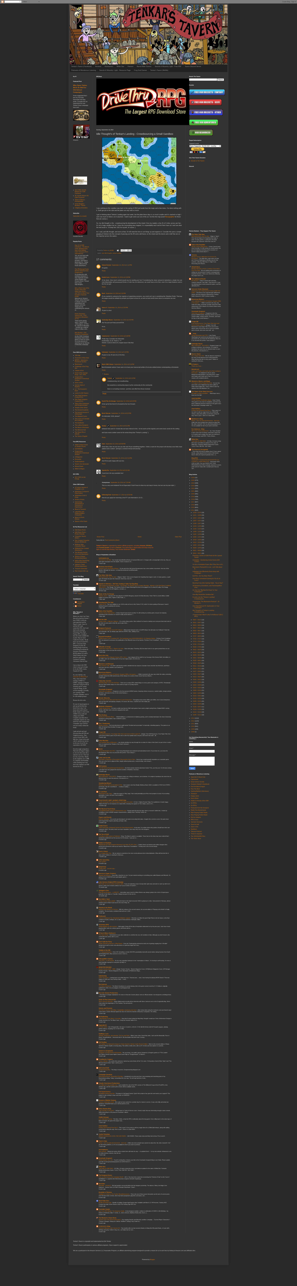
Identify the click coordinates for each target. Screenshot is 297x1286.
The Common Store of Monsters (108, 742)
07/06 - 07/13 (197, 644)
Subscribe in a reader (80, 216)
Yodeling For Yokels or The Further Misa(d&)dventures (114, 1194)
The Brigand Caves (81, 416)
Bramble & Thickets (105, 1192)
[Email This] (122, 250)
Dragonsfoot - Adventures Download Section (82, 378)
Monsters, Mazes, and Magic (201, 381)
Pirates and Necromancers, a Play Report (111, 943)
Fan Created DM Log (81, 571)
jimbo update (102, 861)
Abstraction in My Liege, (106, 793)
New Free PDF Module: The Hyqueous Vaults (112, 1211)
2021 (193, 491)
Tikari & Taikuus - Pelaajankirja (80, 200)
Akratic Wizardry (104, 698)
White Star (120, 66)
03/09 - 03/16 (197, 690)
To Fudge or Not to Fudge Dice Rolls (202, 383)
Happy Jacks (195, 796)
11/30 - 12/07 (197, 523)
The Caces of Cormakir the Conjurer (82, 419)
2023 (193, 486)
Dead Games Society (197, 782)
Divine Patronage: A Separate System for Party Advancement (116, 827)
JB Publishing (103, 1017)
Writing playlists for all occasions (108, 926)
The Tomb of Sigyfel (81, 436)
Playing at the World (105, 907)
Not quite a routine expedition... (200, 393)
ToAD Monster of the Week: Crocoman (110, 1018)
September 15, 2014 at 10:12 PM (121, 458)
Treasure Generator (81, 568)
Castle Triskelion (104, 1134)
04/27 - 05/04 (197, 671)
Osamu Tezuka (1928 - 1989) (107, 969)
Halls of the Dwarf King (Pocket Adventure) (82, 561)
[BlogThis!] (124, 250)
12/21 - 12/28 (197, 515)
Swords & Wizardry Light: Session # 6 (109, 1228)
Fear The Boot (195, 789)
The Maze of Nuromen (82, 427)
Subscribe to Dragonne (105, 691)
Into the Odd (103, 619)
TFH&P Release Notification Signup (202, 400)
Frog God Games (140, 70)
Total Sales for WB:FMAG (106, 1168)
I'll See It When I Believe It (107, 933)
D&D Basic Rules (80, 530)
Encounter (78, 459)
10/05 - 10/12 (197, 545)
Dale (103, 444)
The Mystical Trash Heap (107, 809)
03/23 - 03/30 (197, 685)
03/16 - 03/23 (197, 687)
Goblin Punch (103, 826)
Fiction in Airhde (103, 1061)
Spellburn (194, 829)
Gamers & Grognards (106, 1051)
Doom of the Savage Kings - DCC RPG (81, 373)
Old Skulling (103, 1042)
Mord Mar (102, 1184)
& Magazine (78, 457)
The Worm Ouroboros (105, 986)
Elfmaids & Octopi (105, 647)
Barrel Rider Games (144, 66)
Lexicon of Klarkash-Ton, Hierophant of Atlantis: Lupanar (115, 918)
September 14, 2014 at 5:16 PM (124, 364)
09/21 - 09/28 (197, 550)
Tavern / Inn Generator (82, 464)
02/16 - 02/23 (197, 698)
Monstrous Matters (105, 672)
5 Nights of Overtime (81, 208)
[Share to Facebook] (128, 250)
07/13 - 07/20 (197, 641)
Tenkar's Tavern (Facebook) (81, 66)
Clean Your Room (104, 977)
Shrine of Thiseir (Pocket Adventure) (81, 557)
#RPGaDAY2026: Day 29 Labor (108, 577)
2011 (193, 723)
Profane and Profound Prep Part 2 (108, 1127)
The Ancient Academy (81, 410)
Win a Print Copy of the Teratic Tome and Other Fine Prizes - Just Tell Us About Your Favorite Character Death (82, 292)
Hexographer (169, 217)
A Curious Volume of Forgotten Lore (81, 488)
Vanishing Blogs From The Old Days (109, 682)
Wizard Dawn (79, 466)
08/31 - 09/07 (197, 622)
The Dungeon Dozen (105, 1175)
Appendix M (103, 1025)
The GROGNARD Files (198, 836)
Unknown (105, 352)
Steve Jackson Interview (106, 1001)
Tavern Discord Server (193, 66)
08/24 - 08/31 (197, 625)
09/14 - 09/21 (197, 553)
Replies (106, 374)
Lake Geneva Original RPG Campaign (111, 882)
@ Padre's (195, 364)
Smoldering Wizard (105, 783)
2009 (193, 729)
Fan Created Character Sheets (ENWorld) (82, 541)
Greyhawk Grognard (105, 689)
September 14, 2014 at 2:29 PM (120, 277)
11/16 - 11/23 (197, 529)
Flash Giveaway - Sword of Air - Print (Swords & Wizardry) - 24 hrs (82, 316)
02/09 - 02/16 (197, 701)
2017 (193, 502)
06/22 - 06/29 (197, 649)
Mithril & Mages (80, 469)
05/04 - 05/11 (197, 668)
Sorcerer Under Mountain (200, 289)
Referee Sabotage (104, 819)
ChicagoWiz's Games (106, 959)
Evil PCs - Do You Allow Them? (202, 576)
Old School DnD (104, 1068)
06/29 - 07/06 (197, 647)
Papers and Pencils (105, 817)
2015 (193, 507)
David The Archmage (109, 401)
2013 (193, 718)
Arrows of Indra (79, 499)
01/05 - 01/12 (197, 715)
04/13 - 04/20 (197, 677)
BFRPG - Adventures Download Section (81, 361)
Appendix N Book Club (198, 777)
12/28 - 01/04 (197, 512)
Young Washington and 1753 (107, 751)
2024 (193, 483)
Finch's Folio (103, 1141)
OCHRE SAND (103, 1027)
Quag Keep (102, 867)
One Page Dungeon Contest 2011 (81, 396)
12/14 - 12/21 (197, 518)
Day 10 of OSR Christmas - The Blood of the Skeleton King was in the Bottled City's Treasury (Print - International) (82, 249)
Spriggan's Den (104, 890)
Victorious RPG (104, 925)
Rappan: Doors (103, 595)
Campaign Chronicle (105, 1074)
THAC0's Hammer (196, 834)
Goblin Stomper (104, 1117)
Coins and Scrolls (104, 757)
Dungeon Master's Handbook (200, 784)
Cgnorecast (194, 779)
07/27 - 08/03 (197, 636)
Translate (81, 593)
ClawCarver (106, 336)
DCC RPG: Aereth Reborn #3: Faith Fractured (80, 191)
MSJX (101, 749)
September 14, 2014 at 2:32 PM (116, 293)
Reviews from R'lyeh (105, 567)
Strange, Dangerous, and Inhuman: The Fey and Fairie (114, 1035)
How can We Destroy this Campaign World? (111, 1177)
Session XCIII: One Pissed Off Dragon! (110, 1219)
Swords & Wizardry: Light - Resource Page (115, 70)
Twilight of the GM (104, 950)
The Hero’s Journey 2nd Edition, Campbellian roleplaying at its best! (118, 1010)
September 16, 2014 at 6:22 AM (120, 470)
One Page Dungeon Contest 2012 (81, 400)
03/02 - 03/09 (197, 693)
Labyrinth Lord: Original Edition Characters (80, 513)
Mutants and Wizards (105, 875)
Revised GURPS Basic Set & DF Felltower (111, 630)
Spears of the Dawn (81, 521)
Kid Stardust (195, 280)
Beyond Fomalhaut (105, 636)
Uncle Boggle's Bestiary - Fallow (80, 204)
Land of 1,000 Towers (81, 393)
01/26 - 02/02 (197, 707)
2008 (193, 732)
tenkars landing (117, 253)
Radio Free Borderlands (198, 810)
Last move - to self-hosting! (106, 960)
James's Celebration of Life (106, 1102)
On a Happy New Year (105, 853)
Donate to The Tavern (197, 161)
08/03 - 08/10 (197, 633)
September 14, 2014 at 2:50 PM (118, 307)
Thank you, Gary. (197, 366)
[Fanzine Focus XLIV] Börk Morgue (109, 568)
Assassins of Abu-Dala (82, 358)
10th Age (77, 355)
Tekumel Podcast (196, 831)
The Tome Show (196, 838)
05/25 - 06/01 (197, 660)
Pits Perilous (103, 715)
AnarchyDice (103, 1126)
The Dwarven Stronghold (200, 449)
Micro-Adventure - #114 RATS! (107, 776)
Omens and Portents (105, 1008)
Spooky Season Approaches (107, 613)
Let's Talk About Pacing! (105, 1119)
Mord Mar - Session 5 (105, 1185)
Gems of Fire (79, 382)
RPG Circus (194, 819)
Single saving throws (105, 708)
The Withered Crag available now (108, 1085)
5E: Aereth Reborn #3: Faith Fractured (82, 196)
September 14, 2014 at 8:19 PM (125, 378)
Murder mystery (103, 725)
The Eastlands (79, 423)
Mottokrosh (195, 369)
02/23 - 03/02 (197, 696)
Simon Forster (106, 265)
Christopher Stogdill (81, 602)
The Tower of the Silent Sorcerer (202, 391)
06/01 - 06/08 (197, 658)
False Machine (103, 740)
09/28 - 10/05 (197, 548)
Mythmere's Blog (197, 419)
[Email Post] (117, 250)
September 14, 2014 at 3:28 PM (120, 336)
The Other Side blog (105, 575)
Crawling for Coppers (106, 1059)
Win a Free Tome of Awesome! (200, 431)
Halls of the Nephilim (105, 611)
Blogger (152, 1259)
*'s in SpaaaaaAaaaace (105, 952)
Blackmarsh (78, 364)
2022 (193, 488)
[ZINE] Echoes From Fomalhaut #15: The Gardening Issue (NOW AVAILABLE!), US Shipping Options (127, 638)
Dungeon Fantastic (105, 628)
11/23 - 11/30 (197, 526)
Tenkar (109, 378)
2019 (193, 496)
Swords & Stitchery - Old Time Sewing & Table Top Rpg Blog (118, 584)
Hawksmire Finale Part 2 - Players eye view (111, 648)
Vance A (104, 307)
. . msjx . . (195, 333)
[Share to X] (126, 250)
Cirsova (194, 255)
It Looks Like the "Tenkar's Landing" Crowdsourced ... (204, 598)
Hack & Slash (103, 851)
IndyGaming (103, 976)
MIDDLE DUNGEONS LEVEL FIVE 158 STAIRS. (112, 1136)
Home (140, 537)
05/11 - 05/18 (197, 666)
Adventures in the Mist (105, 560)
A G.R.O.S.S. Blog (104, 1226)
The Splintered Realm (199, 279)
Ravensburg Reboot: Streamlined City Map (111, 1076)
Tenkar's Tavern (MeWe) (159, 70)
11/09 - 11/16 (197, 531)
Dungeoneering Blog (104, 1069)
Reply (104, 271)
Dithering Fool (106, 495)
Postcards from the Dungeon (200, 808)
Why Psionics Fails (104, 665)
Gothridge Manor (107, 320)
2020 (193, 494)
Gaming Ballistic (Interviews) (200, 791)
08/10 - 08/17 (197, 631)
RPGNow (149, 545)
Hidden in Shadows (105, 843)
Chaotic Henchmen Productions (109, 1083)
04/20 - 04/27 (197, 674)
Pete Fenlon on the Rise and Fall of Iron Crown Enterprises (115, 699)
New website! (103, 1151)
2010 (193, 726)
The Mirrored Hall (80, 430)
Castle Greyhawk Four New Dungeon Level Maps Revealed (116, 802)
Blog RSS (195, 458)
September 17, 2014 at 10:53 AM (122, 495)
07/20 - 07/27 (197, 639)
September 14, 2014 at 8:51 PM (120, 426)
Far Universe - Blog (198, 429)
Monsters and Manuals (106, 664)
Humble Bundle (104, 547)
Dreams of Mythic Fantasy (107, 1100)
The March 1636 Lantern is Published (109, 836)
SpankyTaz (105, 470)
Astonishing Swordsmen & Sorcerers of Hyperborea (79, 504)
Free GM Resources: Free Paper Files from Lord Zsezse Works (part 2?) (120, 734)
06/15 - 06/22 (197, 652)
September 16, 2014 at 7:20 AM (120, 482)
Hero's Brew (195, 798)
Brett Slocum (106, 413)
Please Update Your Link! (106, 1160)
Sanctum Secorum (196, 822)
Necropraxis (103, 984)
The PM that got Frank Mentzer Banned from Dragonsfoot (82, 270)
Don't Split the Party (105, 942)
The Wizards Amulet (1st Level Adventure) (81, 553)
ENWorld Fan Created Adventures (82, 549)
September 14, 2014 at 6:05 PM (126, 401)
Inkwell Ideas (196, 267)
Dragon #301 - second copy (107, 868)
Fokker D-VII (102, 604)
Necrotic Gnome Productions (108, 993)
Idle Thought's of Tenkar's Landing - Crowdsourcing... (204, 611)
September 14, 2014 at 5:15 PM (119, 352)
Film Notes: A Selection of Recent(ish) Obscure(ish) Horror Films (117, 759)
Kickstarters (109, 66)
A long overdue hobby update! (107, 901)
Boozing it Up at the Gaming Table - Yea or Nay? (208, 583)
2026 (193, 477)
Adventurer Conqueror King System (82, 492)
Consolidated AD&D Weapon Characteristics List (112, 810)
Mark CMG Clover (108, 364)
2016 (193, 505)
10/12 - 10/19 (197, 542)
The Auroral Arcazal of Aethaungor (82, 413)
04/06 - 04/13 (197, 679)
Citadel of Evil (79, 370)
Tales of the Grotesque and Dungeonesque (82, 404)
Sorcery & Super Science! (107, 873)
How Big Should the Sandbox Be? (203, 594)
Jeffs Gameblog (104, 860)
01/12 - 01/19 (197, 712)
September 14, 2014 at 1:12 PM (122, 265)
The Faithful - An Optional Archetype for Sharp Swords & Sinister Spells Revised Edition (123, 1044)
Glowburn (194, 793)
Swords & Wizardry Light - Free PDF (168, 66)
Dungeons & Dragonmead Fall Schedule (110, 1052)
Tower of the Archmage (106, 594)
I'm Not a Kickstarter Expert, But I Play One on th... (208, 564)
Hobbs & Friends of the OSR (200, 801)
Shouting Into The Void (106, 602)
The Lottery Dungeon (81, 425)
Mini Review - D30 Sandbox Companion (81, 333)
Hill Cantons (103, 766)
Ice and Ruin (103, 792)
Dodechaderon (79, 461)
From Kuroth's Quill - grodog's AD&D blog (112, 800)
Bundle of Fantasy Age (105, 1202)
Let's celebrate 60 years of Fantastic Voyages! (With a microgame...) (118, 674)
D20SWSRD (79, 449)
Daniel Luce (106, 277)
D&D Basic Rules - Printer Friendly (81, 533)
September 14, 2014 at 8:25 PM (121, 413)
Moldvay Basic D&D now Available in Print (110, 785)
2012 (193, 721)
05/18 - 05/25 (197, 663)
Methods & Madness (105, 706)
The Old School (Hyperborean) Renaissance (111, 768)
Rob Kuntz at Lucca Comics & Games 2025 (111, 884)
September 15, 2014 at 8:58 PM (115, 444)
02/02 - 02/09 (197, 704)
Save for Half (195, 824)
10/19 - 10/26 (197, 540)
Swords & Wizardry (80, 677)
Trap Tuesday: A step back (106, 1110)
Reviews (98, 66)
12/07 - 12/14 (197, 520)
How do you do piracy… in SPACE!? (109, 892)
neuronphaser (103, 1149)
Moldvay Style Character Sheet (80, 545)
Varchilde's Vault (104, 899)
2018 (193, 499)
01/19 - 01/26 (197, 709)
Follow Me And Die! (105, 681)
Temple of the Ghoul (81, 407)
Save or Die (194, 827)
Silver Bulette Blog (105, 1109)
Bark (103, 293)
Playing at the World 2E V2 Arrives (108, 909)
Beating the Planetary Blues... (107, 717)
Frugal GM (102, 732)
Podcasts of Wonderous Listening (83, 70)
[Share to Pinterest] (130, 250)
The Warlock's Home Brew (107, 1218)
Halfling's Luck (103, 1034)
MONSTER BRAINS (105, 967)
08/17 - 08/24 (197, 628)
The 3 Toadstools (104, 723)
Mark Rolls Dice (104, 1201)
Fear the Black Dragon (198, 786)
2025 (193, 480)
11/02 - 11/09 (197, 534)
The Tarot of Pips (104, 935)
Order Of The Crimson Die (107, 999)
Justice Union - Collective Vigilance (109, 621)
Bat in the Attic (103, 655)
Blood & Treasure (80, 509)
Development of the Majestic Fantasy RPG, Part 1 (113, 657)
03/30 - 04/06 (197, 682)
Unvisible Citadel (104, 1209)
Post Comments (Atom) (112, 540)
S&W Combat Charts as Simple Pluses (81, 445)
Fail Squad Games (105, 1092)
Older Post (178, 537)
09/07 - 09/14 (197, 620)
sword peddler (196, 398)
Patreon (130, 66)
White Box (102, 1166)
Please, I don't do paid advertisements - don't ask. (113, 1143)
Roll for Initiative (196, 817)
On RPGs (194, 803)
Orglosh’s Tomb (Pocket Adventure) (81, 565)
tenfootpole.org (104, 558)
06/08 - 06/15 (197, 655)
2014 (193, 510)
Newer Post (100, 537)
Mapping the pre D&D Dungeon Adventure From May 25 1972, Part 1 (118, 844)
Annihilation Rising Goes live (107, 1093)
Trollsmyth (102, 916)
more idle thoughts (107, 253)
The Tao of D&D (104, 834)
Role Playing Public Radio (199, 812)
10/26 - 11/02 (197, 537)
